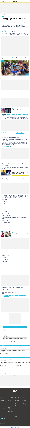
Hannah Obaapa (5, 146)
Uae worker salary (19, 295)
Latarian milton (6, 296)
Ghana (1, 373)
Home (2, 14)
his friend (7, 91)
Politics (1, 360)
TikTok (13, 57)
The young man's (5, 132)
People (5, 14)
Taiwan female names (7, 295)
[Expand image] (28, 61)
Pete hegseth (24, 295)
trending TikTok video (20, 133)
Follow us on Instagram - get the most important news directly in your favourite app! (15, 115)
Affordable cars (13, 295)
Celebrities (4, 336)
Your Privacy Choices (16, 427)
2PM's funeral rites (24, 266)
